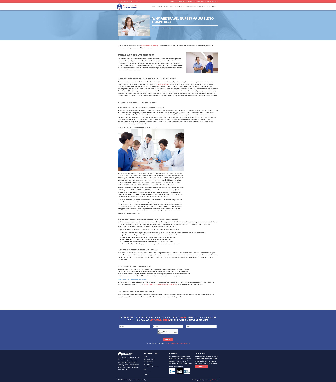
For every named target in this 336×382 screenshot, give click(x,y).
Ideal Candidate (148, 361)
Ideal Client (169, 6)
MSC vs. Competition (149, 359)
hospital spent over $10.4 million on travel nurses (160, 284)
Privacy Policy (142, 380)
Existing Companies (190, 6)
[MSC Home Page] (128, 6)
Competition (161, 6)
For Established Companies (151, 367)
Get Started (178, 6)
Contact (214, 6)
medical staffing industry (149, 46)
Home (153, 6)
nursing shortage (163, 84)
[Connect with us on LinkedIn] (215, 1)
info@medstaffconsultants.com (179, 343)
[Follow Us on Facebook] (217, 1)
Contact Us (201, 367)
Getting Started (148, 364)
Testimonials (201, 6)
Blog (208, 6)
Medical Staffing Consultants (130, 380)
